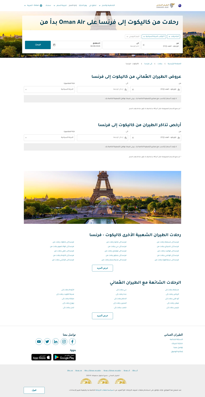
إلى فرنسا (148, 64)
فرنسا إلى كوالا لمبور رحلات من (62, 247)
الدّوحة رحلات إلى (67, 290)
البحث (38, 45)
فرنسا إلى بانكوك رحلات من (63, 242)
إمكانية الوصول (177, 352)
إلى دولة (135, 370)
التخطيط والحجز (106, 5)
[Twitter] (47, 341)
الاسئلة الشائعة (176, 340)
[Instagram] (64, 341)
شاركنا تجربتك (177, 344)
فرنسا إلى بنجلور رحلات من (116, 256)
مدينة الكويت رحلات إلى (65, 294)
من (177, 43)
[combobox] (162, 46)
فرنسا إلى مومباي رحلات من (115, 251)
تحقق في (92, 6)
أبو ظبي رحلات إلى (172, 299)
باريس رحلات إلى (172, 308)
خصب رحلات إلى (120, 308)
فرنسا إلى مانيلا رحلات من (116, 242)
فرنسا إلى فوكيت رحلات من (168, 251)
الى (137, 43)
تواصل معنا (178, 348)
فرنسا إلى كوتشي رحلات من (168, 256)
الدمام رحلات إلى (120, 299)
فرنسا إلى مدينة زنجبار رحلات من (114, 260)
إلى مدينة (127, 370)
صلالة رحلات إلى (68, 299)
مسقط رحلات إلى (172, 290)
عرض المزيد (102, 268)
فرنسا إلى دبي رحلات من (117, 247)
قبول (34, 390)
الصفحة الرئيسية (174, 64)
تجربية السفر (60, 5)
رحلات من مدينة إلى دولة (93, 370)
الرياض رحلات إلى (172, 294)
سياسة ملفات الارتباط (105, 390)
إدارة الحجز (73, 6)
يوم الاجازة (83, 6)
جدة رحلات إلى (121, 294)
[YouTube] (39, 341)
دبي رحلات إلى (121, 290)
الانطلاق (96, 43)
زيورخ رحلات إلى (68, 303)
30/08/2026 (95, 46)
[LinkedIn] (55, 341)
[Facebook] (72, 341)
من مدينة (78, 370)
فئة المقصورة (69, 83)
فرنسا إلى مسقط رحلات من (168, 242)
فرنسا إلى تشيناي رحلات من (168, 247)
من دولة (70, 370)
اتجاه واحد (175, 37)
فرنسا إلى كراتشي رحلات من (63, 260)
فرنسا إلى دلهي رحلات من (64, 251)
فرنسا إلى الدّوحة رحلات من (63, 256)
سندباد (48, 6)
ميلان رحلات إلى (173, 303)
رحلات (160, 64)
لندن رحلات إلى (68, 308)
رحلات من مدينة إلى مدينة (112, 370)
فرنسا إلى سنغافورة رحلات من (167, 260)
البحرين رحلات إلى (119, 303)
